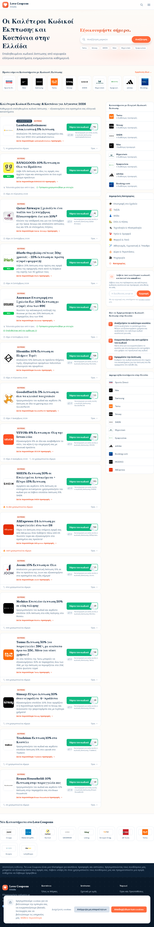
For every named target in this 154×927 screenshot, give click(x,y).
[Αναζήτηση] (141, 4)
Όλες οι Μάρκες (49, 891)
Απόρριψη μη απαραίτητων (91, 909)
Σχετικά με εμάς (89, 891)
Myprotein (125, 48)
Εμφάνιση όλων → (143, 72)
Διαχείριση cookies (61, 909)
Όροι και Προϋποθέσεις (131, 891)
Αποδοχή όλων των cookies (129, 909)
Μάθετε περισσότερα (31, 918)
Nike (114, 48)
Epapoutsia (141, 48)
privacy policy (144, 299)
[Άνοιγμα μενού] (149, 4)
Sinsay (94, 48)
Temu (84, 48)
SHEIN (105, 48)
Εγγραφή (143, 293)
